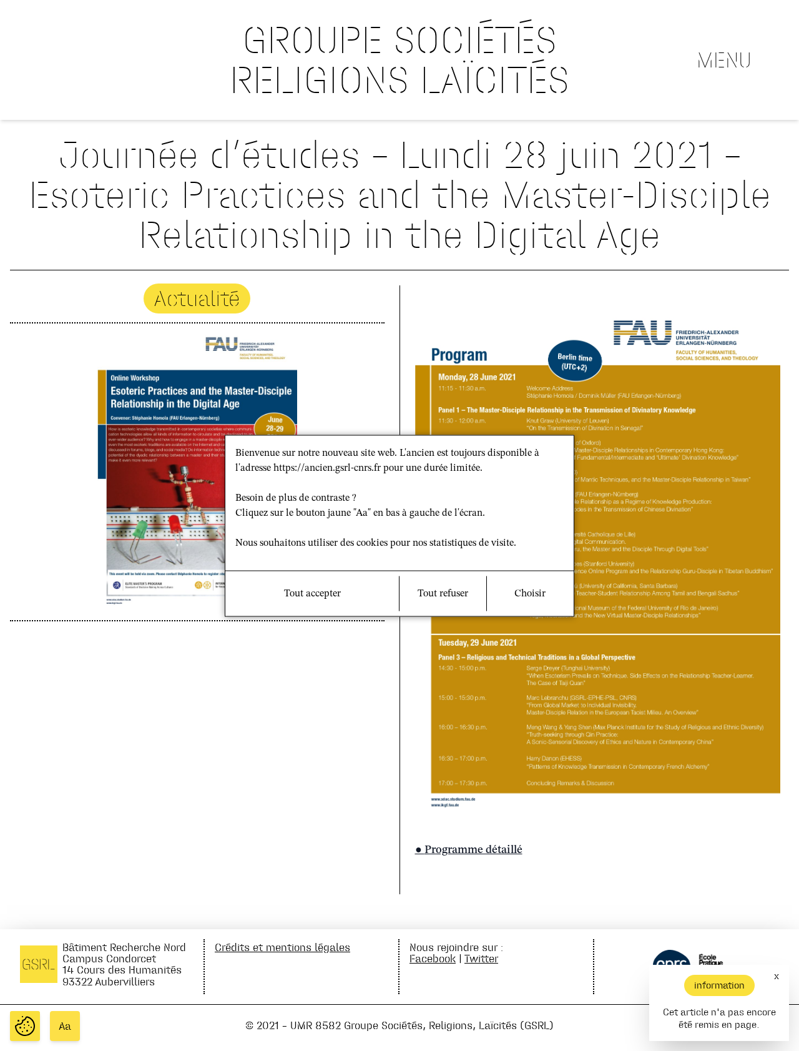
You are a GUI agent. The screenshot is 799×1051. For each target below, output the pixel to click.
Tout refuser (443, 593)
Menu (724, 59)
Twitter (481, 958)
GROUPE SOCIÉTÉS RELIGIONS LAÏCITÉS (399, 59)
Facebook (432, 958)
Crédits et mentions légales (282, 947)
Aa (65, 1026)
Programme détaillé (473, 850)
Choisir (530, 593)
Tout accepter (312, 593)
